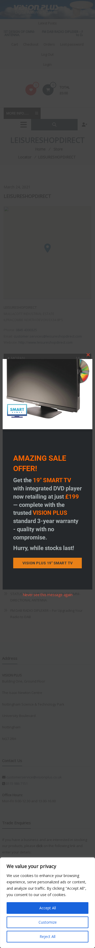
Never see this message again (48, 594)
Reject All (47, 936)
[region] (47, 902)
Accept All (47, 907)
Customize (48, 922)
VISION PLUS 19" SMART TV (47, 563)
